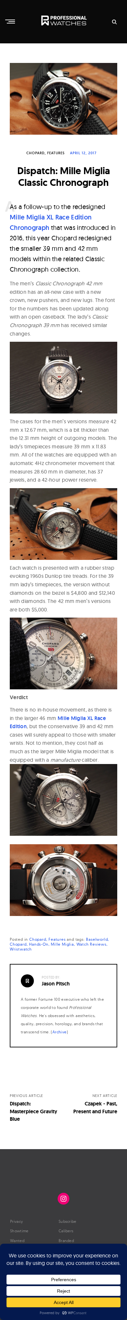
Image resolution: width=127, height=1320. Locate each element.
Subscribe (68, 1221)
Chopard (35, 153)
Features (56, 153)
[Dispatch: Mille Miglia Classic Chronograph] (63, 99)
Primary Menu (10, 21)
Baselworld (97, 939)
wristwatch (21, 949)
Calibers (66, 1230)
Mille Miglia (62, 944)
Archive (59, 1031)
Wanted (17, 1240)
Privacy (16, 1221)
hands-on (38, 944)
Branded (66, 1240)
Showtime (19, 1230)
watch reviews (91, 944)
